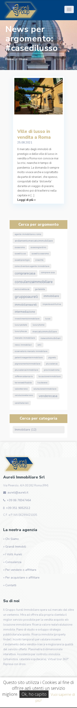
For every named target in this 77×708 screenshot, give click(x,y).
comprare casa (48, 272)
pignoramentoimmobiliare (27, 363)
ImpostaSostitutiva (52, 304)
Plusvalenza (52, 363)
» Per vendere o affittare (19, 570)
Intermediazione (25, 312)
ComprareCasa (25, 273)
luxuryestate (21, 324)
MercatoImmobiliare (45, 331)
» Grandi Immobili (14, 547)
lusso (47, 318)
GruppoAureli (26, 296)
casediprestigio (22, 260)
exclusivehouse (22, 289)
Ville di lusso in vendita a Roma (34, 134)
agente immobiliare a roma (28, 234)
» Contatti (9, 585)
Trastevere (42, 382)
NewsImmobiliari (51, 338)
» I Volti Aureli (12, 554)
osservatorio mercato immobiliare (31, 351)
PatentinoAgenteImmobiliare (29, 357)
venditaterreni (22, 403)
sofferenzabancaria (24, 376)
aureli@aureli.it (17, 492)
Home (9, 59)
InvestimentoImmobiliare (27, 318)
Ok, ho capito (34, 694)
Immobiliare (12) (25, 430)
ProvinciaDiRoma (51, 370)
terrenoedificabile (23, 382)
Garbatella (40, 289)
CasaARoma (20, 247)
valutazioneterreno (24, 395)
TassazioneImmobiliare (49, 376)
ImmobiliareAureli (26, 305)
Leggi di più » (26, 200)
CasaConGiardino (38, 247)
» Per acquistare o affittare (21, 578)
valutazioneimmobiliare (44, 388)
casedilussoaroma (40, 253)
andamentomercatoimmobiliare (34, 240)
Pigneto (52, 357)
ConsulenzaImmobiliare (34, 281)
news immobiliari (23, 344)
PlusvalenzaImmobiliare (26, 370)
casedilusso (20, 253)
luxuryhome (38, 324)
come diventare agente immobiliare (32, 266)
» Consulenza (12, 562)
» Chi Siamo (11, 539)
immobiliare (51, 296)
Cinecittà (39, 260)
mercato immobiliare (25, 338)
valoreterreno (21, 388)
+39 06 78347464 (19, 500)
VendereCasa (48, 396)
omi (39, 344)
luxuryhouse (21, 331)
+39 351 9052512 (18, 508)
